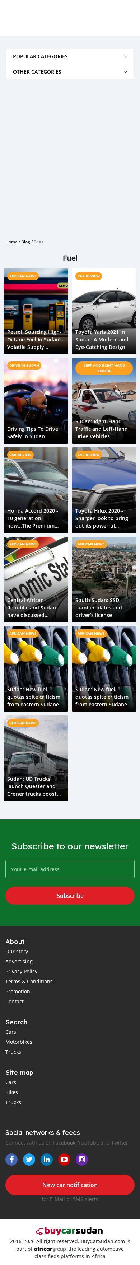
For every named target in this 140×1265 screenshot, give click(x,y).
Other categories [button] (37, 71)
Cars (10, 1031)
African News (23, 275)
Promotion (17, 991)
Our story (16, 951)
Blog (25, 241)
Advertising (19, 961)
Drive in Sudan (24, 365)
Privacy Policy (21, 971)
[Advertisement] (70, 156)
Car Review (89, 275)
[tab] (70, 56)
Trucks (13, 1051)
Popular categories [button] (40, 56)
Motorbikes (18, 1041)
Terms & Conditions (29, 981)
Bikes (11, 1092)
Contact (14, 1001)
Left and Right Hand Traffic (104, 368)
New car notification (70, 1185)
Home (11, 241)
